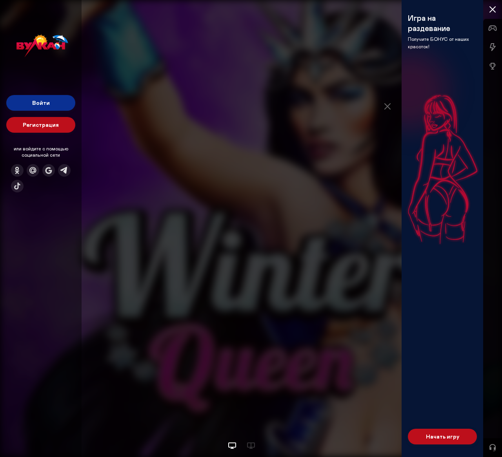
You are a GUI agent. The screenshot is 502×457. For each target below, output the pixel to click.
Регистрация (41, 124)
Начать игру (442, 436)
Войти (41, 102)
